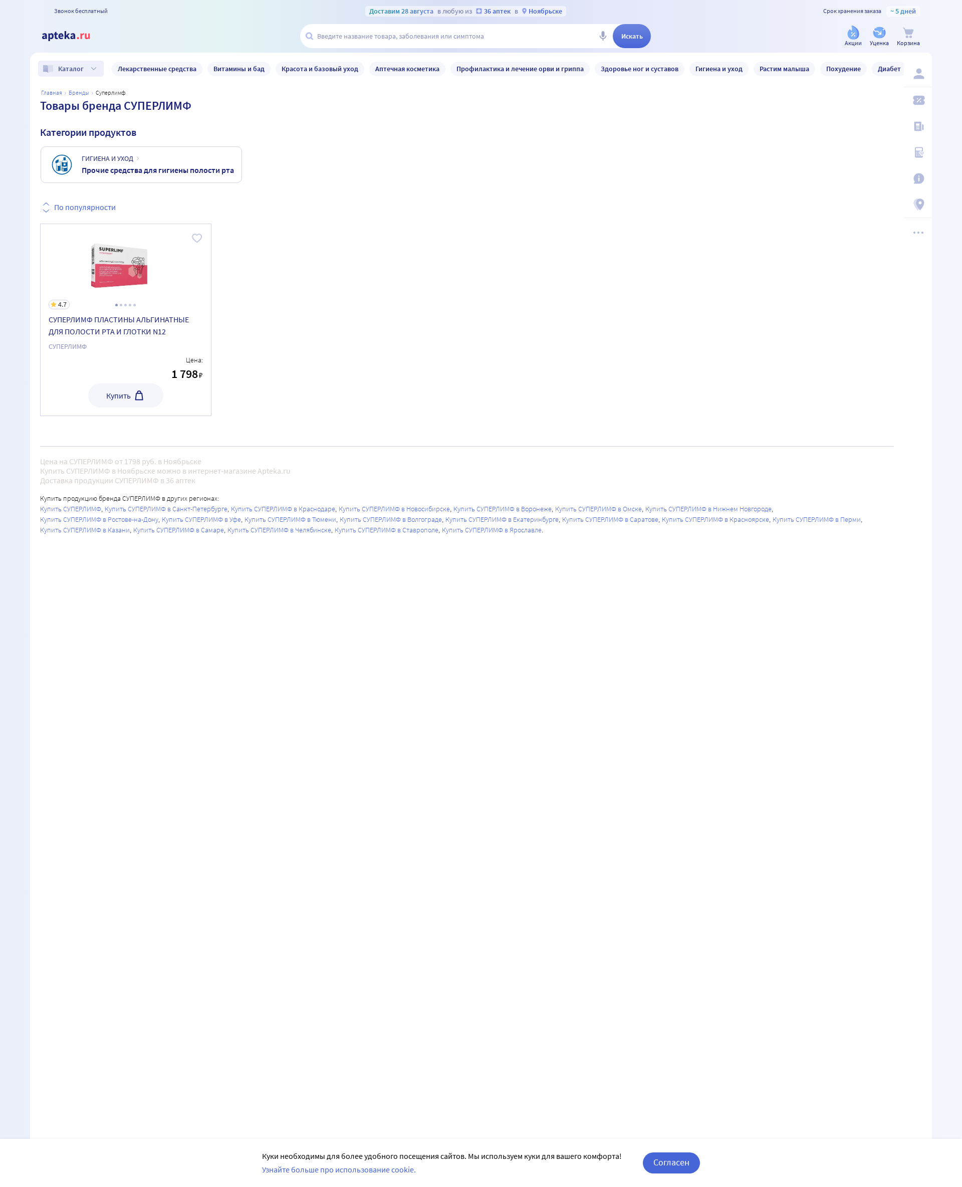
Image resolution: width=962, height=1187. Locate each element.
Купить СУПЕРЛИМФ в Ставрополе (386, 529)
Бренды (79, 92)
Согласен (671, 1162)
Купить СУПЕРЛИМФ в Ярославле (492, 529)
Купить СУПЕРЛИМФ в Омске (598, 508)
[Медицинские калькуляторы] (918, 152)
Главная (51, 92)
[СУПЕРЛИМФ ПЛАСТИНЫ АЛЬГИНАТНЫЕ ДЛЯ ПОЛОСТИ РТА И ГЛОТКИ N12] (126, 320)
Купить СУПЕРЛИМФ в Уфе (201, 519)
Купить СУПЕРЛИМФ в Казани (85, 529)
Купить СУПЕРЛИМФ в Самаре (178, 529)
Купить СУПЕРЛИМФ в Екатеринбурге (502, 519)
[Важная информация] (918, 178)
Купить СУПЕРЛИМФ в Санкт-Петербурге (166, 508)
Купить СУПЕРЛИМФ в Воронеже (502, 508)
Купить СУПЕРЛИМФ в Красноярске (715, 519)
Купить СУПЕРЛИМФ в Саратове (610, 519)
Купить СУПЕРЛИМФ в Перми (817, 519)
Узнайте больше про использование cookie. (339, 1169)
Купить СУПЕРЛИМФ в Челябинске (279, 529)
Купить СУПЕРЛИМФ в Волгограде (391, 519)
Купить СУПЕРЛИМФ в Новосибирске (394, 508)
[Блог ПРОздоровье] (918, 126)
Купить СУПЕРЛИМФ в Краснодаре (283, 508)
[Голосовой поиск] (603, 36)
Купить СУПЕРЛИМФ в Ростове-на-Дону (99, 519)
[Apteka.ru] (74, 36)
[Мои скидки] (918, 100)
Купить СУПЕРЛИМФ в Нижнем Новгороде (708, 508)
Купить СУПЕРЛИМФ (70, 508)
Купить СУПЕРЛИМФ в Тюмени (290, 519)
